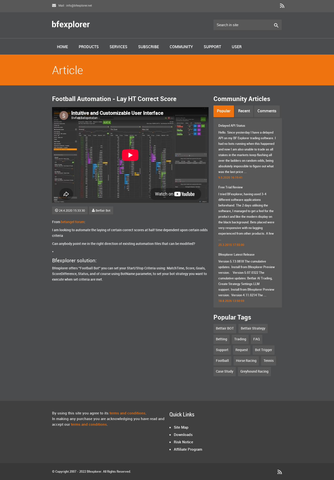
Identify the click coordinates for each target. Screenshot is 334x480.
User (237, 47)
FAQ (256, 339)
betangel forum (72, 222)
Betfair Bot (103, 210)
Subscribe (148, 47)
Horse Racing (246, 361)
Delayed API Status (231, 125)
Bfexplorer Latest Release (236, 254)
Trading (240, 339)
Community (181, 47)
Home (62, 47)
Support (212, 47)
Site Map (181, 428)
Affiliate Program (188, 450)
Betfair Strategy (253, 328)
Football (222, 361)
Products (89, 47)
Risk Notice (183, 442)
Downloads (183, 435)
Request (241, 350)
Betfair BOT (225, 328)
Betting (221, 339)
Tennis (269, 361)
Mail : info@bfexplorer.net (75, 5)
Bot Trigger (263, 350)
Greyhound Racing (254, 371)
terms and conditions (127, 413)
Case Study (224, 371)
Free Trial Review (230, 187)
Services (118, 47)
